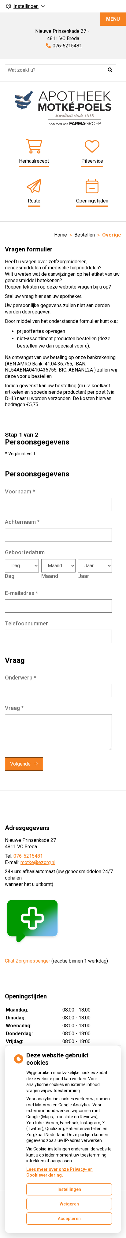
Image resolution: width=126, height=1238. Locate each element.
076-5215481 (28, 856)
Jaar (83, 576)
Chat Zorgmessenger (28, 961)
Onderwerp (20, 677)
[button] (110, 70)
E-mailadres (21, 593)
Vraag (14, 708)
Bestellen (84, 235)
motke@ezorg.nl (37, 862)
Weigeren (69, 1204)
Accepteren (69, 1218)
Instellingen (69, 1189)
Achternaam (22, 522)
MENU (113, 19)
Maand (49, 576)
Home (60, 235)
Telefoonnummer (26, 623)
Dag (9, 576)
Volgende (20, 764)
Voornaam (20, 491)
